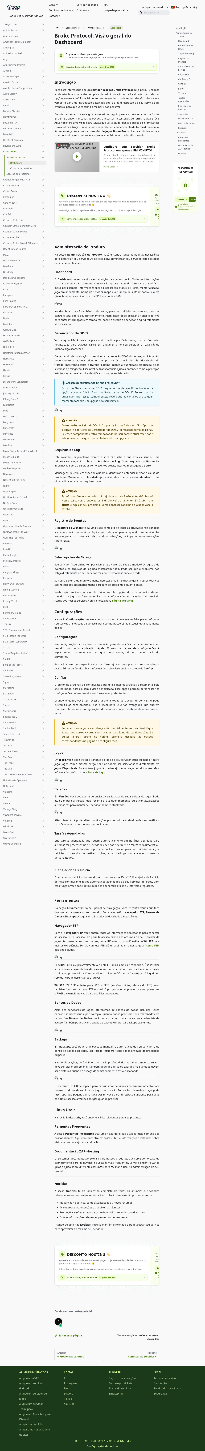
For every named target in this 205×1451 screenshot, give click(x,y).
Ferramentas (182, 113)
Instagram (70, 1383)
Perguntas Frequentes (183, 139)
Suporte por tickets (120, 1383)
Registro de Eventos (183, 60)
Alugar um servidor (154, 7)
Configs (182, 83)
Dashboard (183, 40)
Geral (52, 5)
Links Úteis (181, 132)
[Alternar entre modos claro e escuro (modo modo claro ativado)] (195, 7)
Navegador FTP (185, 118)
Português (182, 7)
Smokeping (116, 1393)
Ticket (65, 505)
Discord (69, 1393)
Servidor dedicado (60, 10)
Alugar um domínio (31, 1424)
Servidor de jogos (87, 5)
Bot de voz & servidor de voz (26, 16)
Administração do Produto (184, 34)
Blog (67, 1388)
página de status (122, 600)
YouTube (69, 1404)
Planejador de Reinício (184, 107)
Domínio (82, 10)
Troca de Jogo (96, 772)
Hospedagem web (114, 10)
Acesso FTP (152, 945)
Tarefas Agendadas (183, 99)
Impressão (160, 1383)
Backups (182, 127)
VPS (105, 5)
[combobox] (154, 12)
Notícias (182, 153)
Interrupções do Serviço (186, 68)
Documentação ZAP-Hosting (185, 147)
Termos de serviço (165, 1378)
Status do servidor (120, 1388)
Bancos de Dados (186, 123)
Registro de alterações (122, 1378)
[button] (23, 24)
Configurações (183, 74)
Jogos (181, 88)
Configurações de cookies (102, 1446)
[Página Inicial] (57, 27)
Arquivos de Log (186, 53)
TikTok (68, 1398)
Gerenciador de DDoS (185, 47)
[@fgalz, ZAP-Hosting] (58, 1322)
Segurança (160, 1393)
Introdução (181, 28)
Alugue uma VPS (29, 1378)
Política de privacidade (167, 1388)
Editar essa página (70, 1335)
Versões (182, 93)
